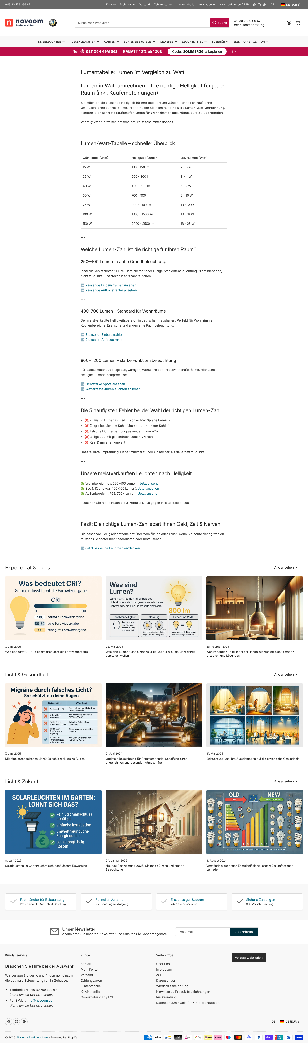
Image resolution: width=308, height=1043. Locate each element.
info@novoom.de (39, 1000)
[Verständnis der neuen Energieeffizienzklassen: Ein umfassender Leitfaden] (254, 822)
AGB (159, 975)
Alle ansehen (284, 568)
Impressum (164, 969)
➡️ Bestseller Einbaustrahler (102, 335)
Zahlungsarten (163, 4)
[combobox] (152, 23)
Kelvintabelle (206, 4)
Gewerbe (166, 41)
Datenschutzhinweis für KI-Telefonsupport (188, 1003)
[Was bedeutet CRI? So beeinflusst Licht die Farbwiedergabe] (53, 608)
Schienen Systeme (137, 41)
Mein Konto (127, 4)
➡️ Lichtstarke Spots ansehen (103, 384)
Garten (109, 41)
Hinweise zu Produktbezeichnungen (183, 992)
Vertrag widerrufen (249, 957)
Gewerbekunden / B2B (234, 4)
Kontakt (111, 4)
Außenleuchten (83, 41)
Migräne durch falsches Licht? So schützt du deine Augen (45, 758)
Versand (144, 4)
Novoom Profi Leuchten (32, 1037)
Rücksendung (166, 997)
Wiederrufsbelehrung (172, 986)
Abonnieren (244, 932)
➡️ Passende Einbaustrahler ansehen (108, 285)
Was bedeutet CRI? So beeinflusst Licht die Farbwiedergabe (46, 651)
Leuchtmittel (192, 41)
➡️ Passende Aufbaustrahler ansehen (109, 290)
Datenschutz (165, 981)
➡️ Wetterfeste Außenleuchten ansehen (111, 389)
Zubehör (218, 41)
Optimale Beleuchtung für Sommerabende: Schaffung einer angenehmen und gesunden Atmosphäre (146, 760)
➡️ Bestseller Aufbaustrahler (102, 340)
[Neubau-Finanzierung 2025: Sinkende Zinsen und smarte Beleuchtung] (154, 822)
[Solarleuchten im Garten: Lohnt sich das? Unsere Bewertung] (53, 822)
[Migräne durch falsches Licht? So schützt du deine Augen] (53, 715)
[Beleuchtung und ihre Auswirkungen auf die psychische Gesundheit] (254, 715)
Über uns (163, 964)
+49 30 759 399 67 (17, 4)
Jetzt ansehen (149, 483)
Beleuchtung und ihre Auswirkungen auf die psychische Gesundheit (252, 758)
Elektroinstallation (249, 41)
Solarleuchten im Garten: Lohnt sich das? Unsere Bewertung (46, 865)
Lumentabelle (185, 4)
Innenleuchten (49, 41)
